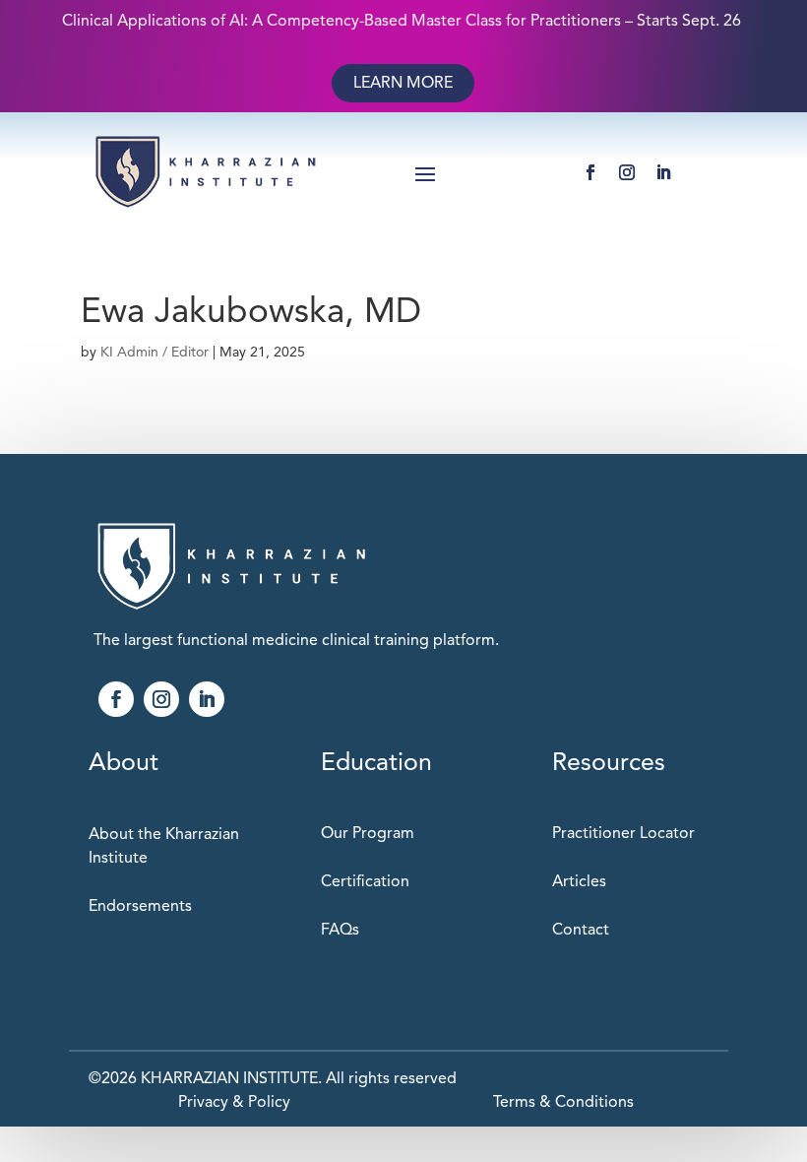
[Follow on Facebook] (590, 172)
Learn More (403, 83)
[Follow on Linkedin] (206, 699)
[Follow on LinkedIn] (663, 172)
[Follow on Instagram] (627, 172)
